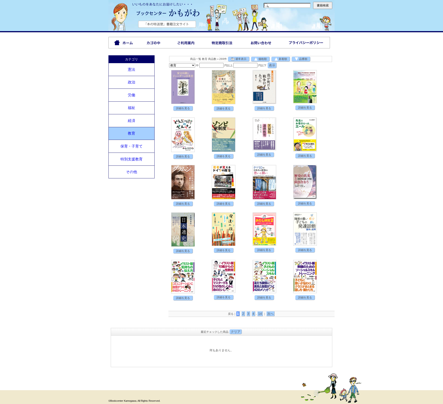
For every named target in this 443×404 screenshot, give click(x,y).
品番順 (303, 59)
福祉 (131, 108)
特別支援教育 (131, 159)
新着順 (283, 59)
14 (260, 314)
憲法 (131, 69)
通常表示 (240, 59)
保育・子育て (131, 146)
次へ (270, 314)
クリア (235, 331)
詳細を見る (183, 108)
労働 (131, 95)
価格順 (262, 59)
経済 (131, 121)
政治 (131, 82)
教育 (131, 133)
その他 (131, 172)
